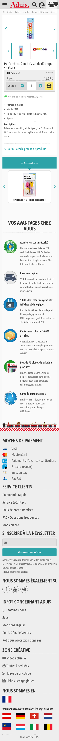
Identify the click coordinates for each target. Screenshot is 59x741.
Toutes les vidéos (17, 665)
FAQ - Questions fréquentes (20, 517)
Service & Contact (14, 502)
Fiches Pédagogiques (20, 681)
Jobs (5, 617)
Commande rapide (14, 494)
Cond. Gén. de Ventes (16, 632)
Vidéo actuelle (16, 658)
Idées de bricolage (19, 673)
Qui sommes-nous (14, 610)
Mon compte (10, 525)
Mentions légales (13, 625)
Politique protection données (21, 640)
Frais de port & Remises (17, 510)
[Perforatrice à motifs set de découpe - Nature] (30, 29)
